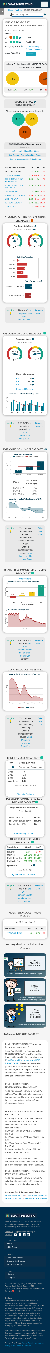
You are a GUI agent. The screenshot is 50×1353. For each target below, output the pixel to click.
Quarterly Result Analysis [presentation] (16, 1261)
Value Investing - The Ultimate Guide (26, 556)
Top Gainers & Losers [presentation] (15, 1258)
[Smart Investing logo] (21, 1216)
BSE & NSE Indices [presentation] (14, 1265)
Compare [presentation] (11, 1277)
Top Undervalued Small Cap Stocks (25, 151)
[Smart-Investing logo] (18, 4)
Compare (30, 54)
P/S (17, 385)
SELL (25, 132)
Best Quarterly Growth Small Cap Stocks (25, 155)
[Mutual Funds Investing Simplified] (25, 1015)
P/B (17, 382)
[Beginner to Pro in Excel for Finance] (25, 990)
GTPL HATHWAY (11, 199)
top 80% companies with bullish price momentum (25, 649)
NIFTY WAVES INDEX (13, 933)
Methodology (39, 1343)
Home (10, 10)
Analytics (18, 10)
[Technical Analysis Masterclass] (25, 965)
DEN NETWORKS (11, 192)
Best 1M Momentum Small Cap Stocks (25, 159)
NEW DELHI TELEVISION (15, 195)
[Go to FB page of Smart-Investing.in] (20, 1235)
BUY (18, 119)
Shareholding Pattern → (25, 834)
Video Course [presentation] (12, 1247)
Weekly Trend (25, 579)
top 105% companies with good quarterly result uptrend (25, 895)
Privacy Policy (10, 1346)
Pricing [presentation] (9, 1244)
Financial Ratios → (25, 389)
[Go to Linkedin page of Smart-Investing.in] (28, 1235)
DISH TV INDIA (11, 207)
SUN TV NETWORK (12, 175)
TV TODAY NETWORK (13, 203)
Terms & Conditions (24, 1346)
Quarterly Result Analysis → (25, 874)
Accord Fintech (27, 1343)
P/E (17, 378)
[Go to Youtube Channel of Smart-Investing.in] (16, 1235)
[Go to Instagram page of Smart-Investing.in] (24, 1235)
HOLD (32, 119)
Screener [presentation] (11, 1274)
